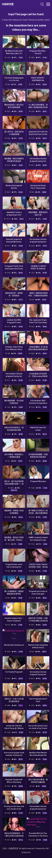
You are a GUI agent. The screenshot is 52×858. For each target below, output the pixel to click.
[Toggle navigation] (48, 4)
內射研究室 (8, 4)
